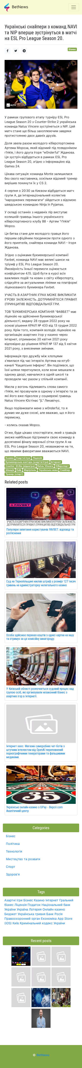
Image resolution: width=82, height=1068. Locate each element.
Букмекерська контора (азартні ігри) (27, 462)
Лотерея (35, 909)
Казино (10, 457)
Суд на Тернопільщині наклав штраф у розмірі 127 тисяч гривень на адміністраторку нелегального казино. (41, 583)
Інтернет (56, 462)
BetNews (19, 7)
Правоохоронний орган (22, 918)
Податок (34, 905)
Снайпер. (65, 470)
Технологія (14, 851)
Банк (50, 914)
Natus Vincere (45, 466)
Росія (59, 914)
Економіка (49, 918)
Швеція (10, 470)
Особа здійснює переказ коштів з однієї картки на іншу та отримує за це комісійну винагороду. (40, 637)
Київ (18, 470)
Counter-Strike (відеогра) (20, 466)
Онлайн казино (54, 909)
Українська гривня (31, 914)
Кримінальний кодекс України (42, 923)
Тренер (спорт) (14, 474)
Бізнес (72, 49)
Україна (22, 909)
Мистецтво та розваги (23, 859)
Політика (13, 844)
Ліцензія (37, 457)
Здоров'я (13, 874)
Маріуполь (30, 470)
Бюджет (10, 914)
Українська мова (48, 470)
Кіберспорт (62, 466)
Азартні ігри (23, 457)
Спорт (10, 867)
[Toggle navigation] (73, 7)
